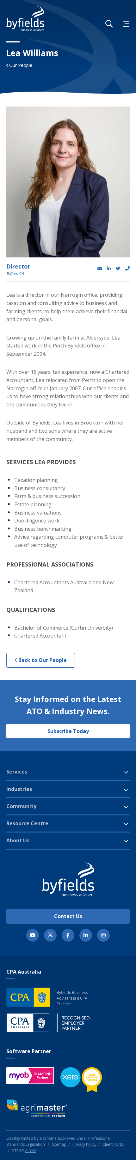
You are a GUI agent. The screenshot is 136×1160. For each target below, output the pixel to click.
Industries (19, 789)
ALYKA (30, 1150)
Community (21, 806)
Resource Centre (27, 823)
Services (16, 771)
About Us (17, 840)
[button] (109, 23)
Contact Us (68, 916)
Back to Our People (42, 660)
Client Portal (113, 1144)
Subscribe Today (68, 731)
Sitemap (59, 1144)
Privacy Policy (84, 1144)
